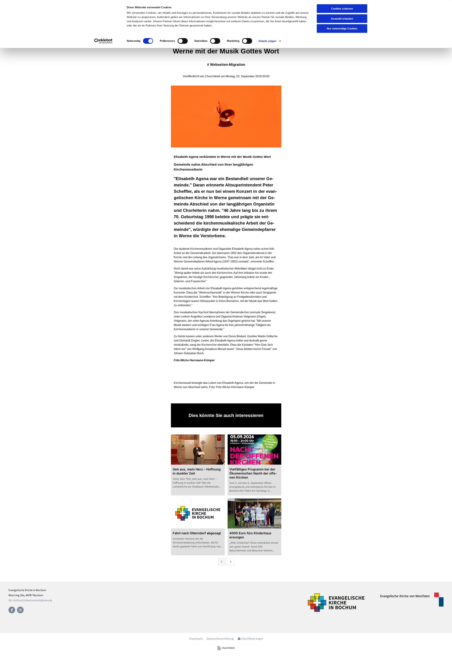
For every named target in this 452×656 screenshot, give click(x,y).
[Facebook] (11, 610)
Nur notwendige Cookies (342, 28)
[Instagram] (20, 610)
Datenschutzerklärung (220, 638)
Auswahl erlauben (342, 18)
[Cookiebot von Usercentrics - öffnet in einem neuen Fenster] (103, 41)
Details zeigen (267, 41)
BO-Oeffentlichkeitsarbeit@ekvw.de (30, 600)
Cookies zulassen (342, 8)
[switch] (183, 41)
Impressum (196, 638)
